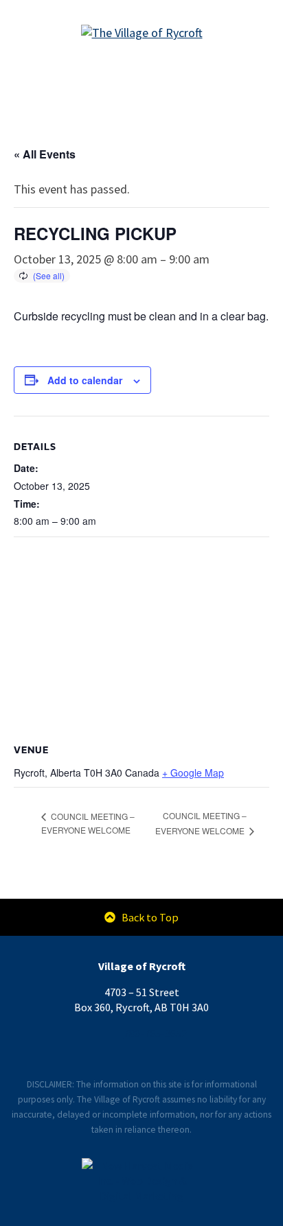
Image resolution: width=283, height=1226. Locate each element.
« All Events (45, 154)
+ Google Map (193, 772)
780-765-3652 (155, 1033)
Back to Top (149, 917)
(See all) (49, 275)
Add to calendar (84, 380)
